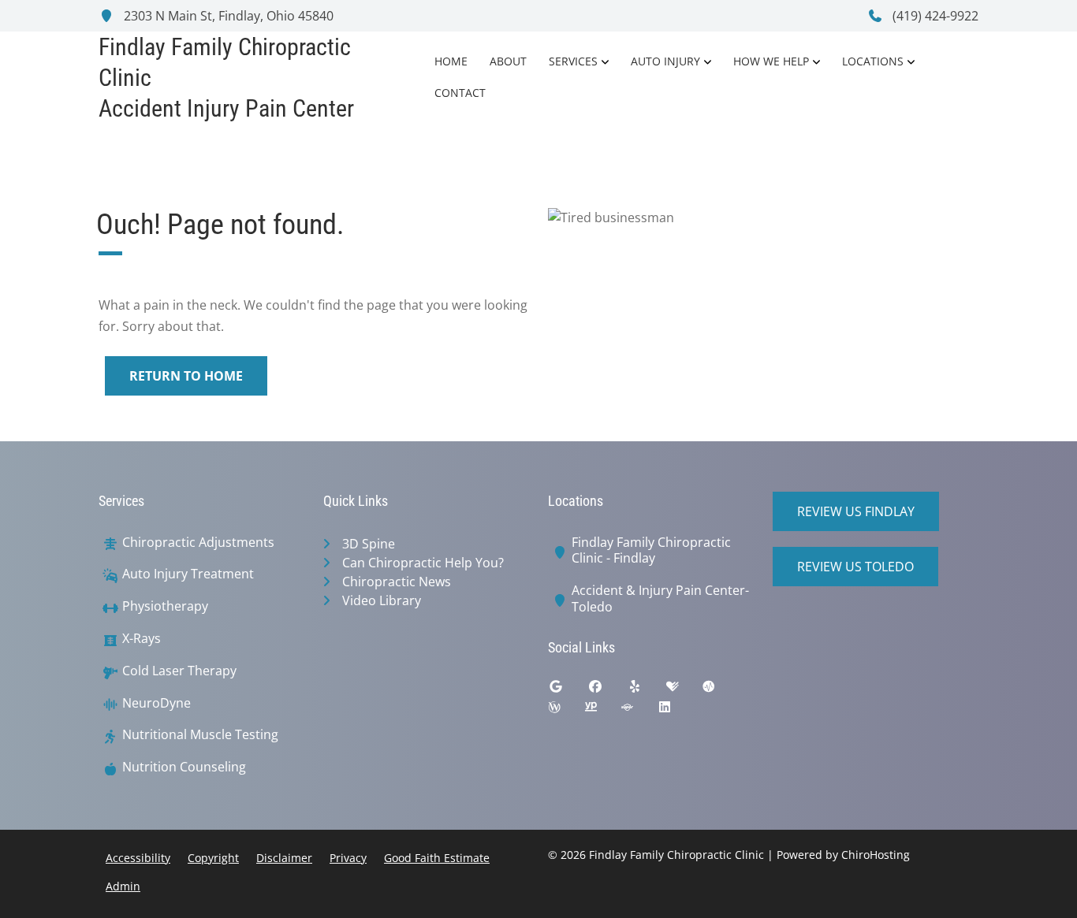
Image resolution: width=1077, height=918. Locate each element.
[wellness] (566, 711)
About (508, 61)
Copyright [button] (213, 857)
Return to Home (186, 376)
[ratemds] (720, 690)
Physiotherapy (165, 606)
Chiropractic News (396, 581)
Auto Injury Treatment (188, 574)
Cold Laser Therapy (179, 671)
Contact (460, 92)
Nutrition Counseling (184, 767)
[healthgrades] (684, 690)
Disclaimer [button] (284, 857)
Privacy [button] (348, 857)
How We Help (771, 61)
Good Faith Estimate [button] (437, 857)
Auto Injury (665, 61)
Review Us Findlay (856, 511)
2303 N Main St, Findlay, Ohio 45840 (227, 15)
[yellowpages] (602, 711)
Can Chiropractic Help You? (423, 562)
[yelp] (646, 690)
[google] (567, 690)
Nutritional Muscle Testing (200, 735)
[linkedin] (676, 711)
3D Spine (368, 543)
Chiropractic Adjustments (198, 542)
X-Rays (141, 638)
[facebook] (607, 690)
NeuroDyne (156, 703)
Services (573, 61)
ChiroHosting (875, 854)
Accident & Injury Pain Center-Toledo (660, 598)
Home (451, 61)
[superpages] (638, 711)
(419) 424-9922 (933, 15)
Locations (873, 61)
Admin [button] (123, 886)
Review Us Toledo (855, 566)
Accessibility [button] (138, 857)
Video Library (381, 600)
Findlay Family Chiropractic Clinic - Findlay (651, 550)
